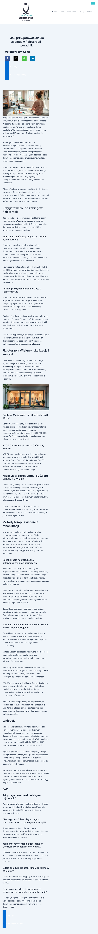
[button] (27, 66)
